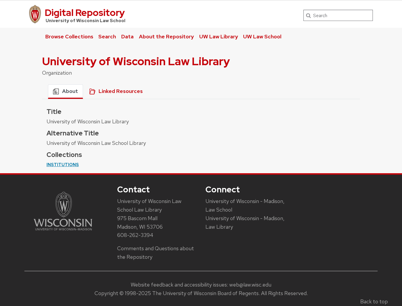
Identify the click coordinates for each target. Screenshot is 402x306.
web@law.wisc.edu (250, 284)
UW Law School (262, 36)
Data (127, 36)
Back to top (374, 301)
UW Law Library (218, 36)
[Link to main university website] (63, 231)
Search (107, 36)
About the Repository (166, 36)
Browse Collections (69, 36)
